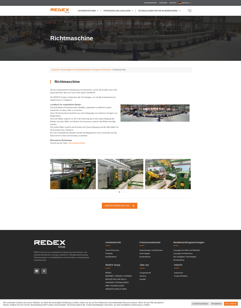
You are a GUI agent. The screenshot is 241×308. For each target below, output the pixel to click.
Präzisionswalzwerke (149, 242)
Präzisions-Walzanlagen (117, 11)
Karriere (163, 3)
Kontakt (172, 3)
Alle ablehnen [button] (216, 304)
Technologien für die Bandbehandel (158, 11)
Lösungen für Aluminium (101, 70)
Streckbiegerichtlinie (76, 143)
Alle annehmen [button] (231, 304)
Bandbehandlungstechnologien (188, 242)
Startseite (55, 70)
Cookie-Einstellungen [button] (200, 304)
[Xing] (44, 271)
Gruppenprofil (150, 3)
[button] (53, 174)
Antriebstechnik (87, 11)
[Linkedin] (36, 271)
